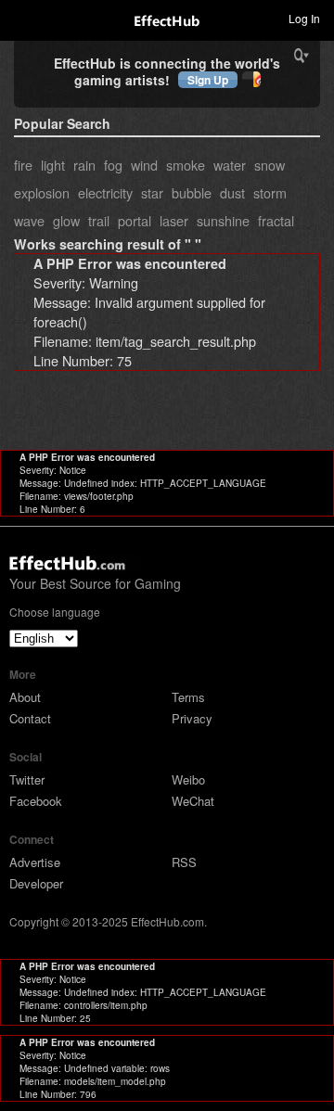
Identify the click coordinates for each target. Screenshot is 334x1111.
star (152, 192)
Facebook (35, 801)
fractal (276, 220)
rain (84, 164)
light (53, 164)
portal (134, 220)
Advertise (34, 862)
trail (98, 220)
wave (29, 220)
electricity (105, 192)
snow (269, 164)
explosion (42, 192)
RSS (184, 862)
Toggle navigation (22, 17)
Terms (188, 697)
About (25, 697)
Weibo (188, 779)
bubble (192, 192)
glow (66, 220)
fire (23, 164)
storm (270, 192)
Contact (30, 718)
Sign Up (207, 79)
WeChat (193, 801)
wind (144, 164)
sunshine (223, 220)
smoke (185, 164)
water (229, 164)
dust (232, 192)
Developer (36, 883)
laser (174, 220)
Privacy (192, 718)
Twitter (27, 779)
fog (113, 164)
